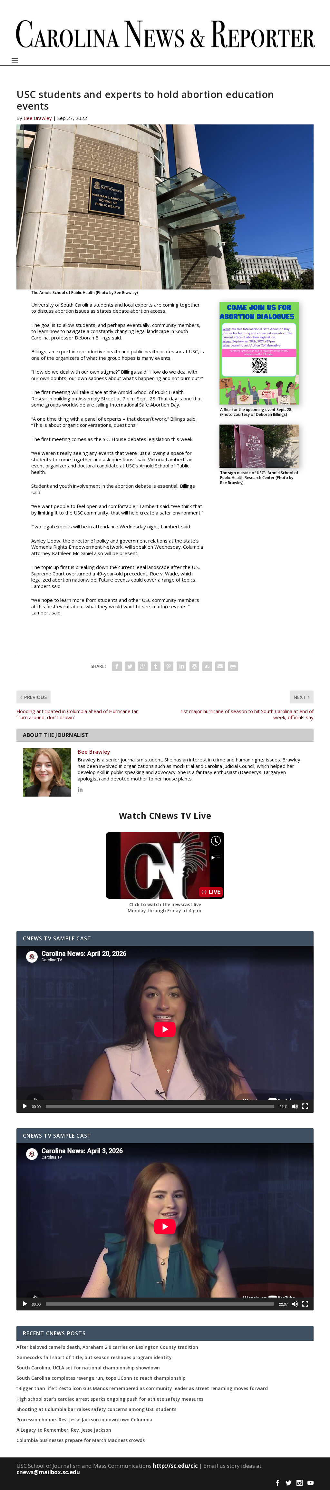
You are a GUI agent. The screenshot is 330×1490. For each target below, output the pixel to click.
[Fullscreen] (305, 1106)
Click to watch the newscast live (165, 904)
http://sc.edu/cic (175, 1465)
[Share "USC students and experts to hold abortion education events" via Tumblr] (155, 666)
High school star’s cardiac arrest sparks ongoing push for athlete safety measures (109, 1399)
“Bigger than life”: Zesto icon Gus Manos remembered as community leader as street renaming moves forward (142, 1388)
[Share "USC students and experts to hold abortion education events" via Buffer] (194, 666)
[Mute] (295, 1106)
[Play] (25, 1106)
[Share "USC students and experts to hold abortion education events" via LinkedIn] (181, 666)
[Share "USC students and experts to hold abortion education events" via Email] (220, 666)
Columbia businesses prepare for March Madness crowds (80, 1440)
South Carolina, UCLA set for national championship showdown (88, 1368)
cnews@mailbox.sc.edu (48, 1472)
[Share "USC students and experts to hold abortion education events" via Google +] (142, 666)
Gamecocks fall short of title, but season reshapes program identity (94, 1357)
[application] (165, 1029)
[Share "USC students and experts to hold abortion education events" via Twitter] (129, 666)
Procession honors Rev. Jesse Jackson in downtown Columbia (84, 1420)
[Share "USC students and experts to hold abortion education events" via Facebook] (117, 666)
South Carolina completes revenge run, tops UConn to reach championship (101, 1378)
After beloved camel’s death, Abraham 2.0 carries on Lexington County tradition (107, 1347)
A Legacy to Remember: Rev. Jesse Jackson (63, 1430)
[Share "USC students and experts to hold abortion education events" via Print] (233, 666)
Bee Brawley (38, 118)
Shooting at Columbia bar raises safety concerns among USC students (96, 1409)
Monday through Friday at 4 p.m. (165, 910)
